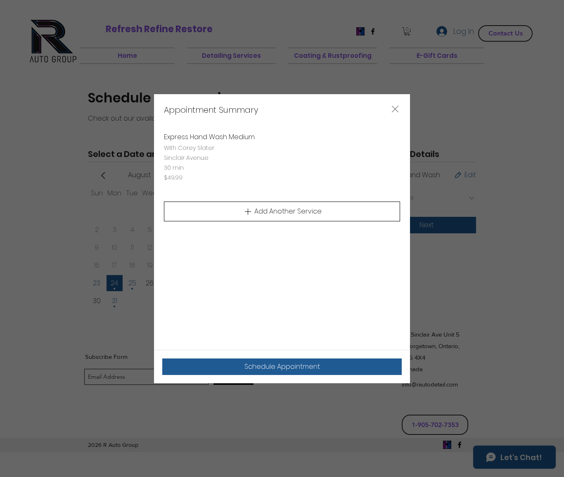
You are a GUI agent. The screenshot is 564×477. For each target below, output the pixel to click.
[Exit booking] (395, 109)
